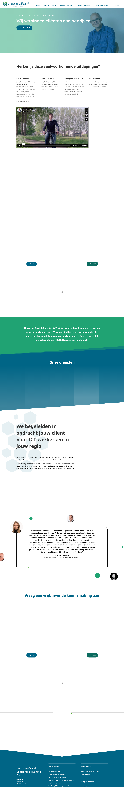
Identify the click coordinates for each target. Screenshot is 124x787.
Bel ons (32, 264)
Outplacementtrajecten (55, 783)
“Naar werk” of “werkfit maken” (57, 777)
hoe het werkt (24, 28)
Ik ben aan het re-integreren (57, 774)
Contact (116, 6)
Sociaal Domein (66, 6)
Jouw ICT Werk (49, 6)
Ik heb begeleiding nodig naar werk (59, 786)
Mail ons (92, 264)
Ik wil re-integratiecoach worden (90, 771)
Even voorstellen (102, 6)
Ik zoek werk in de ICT (55, 771)
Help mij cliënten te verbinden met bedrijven (61, 780)
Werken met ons (84, 6)
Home (38, 6)
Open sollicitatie (85, 774)
